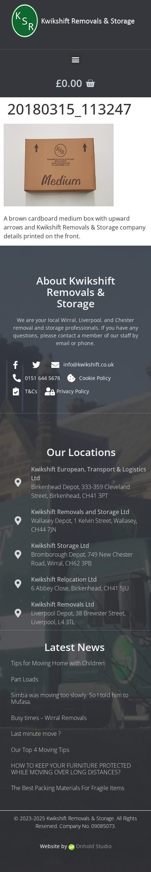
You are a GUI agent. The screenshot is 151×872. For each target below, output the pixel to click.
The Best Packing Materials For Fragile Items (67, 788)
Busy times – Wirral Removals (48, 718)
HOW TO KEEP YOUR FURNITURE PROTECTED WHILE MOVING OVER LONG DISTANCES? (71, 768)
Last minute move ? (36, 734)
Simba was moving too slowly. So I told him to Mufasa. (69, 698)
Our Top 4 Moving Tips (40, 750)
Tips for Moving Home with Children (57, 663)
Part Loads (24, 679)
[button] (76, 59)
